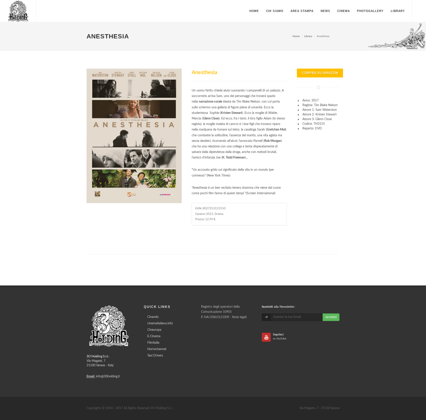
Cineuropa (154, 329)
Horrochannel (156, 349)
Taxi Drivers (155, 355)
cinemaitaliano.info (160, 323)
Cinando (153, 317)
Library (308, 36)
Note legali (239, 317)
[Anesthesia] (134, 136)
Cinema (343, 11)
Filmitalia (153, 342)
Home (296, 36)
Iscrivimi (331, 317)
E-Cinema (153, 336)
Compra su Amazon (320, 73)
